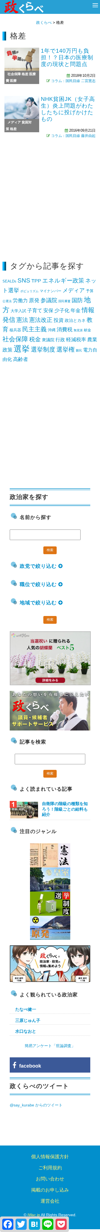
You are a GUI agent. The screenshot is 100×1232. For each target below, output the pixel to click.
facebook (28, 1066)
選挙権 (65, 349)
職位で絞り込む (39, 584)
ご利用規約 (50, 1167)
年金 (76, 310)
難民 (79, 350)
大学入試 (18, 311)
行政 (60, 339)
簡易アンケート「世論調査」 (50, 1045)
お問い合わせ (50, 1179)
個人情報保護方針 (50, 1156)
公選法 (7, 301)
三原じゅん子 (27, 1020)
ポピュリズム (29, 291)
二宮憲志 (88, 81)
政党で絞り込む (39, 566)
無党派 (78, 330)
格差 (25, 74)
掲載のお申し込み (50, 1190)
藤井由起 (88, 136)
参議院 (49, 300)
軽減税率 (76, 339)
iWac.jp (34, 1215)
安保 (48, 310)
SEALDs (9, 281)
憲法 (22, 320)
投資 (59, 320)
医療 (13, 81)
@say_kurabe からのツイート (36, 1105)
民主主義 (34, 329)
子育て (34, 310)
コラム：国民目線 (65, 81)
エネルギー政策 (63, 280)
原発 (34, 300)
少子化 (61, 310)
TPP (36, 281)
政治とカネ (75, 320)
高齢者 (20, 359)
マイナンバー (50, 291)
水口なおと (25, 1031)
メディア (14, 122)
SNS (24, 280)
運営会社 (50, 1201)
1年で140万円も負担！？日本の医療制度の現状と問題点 (67, 57)
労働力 (20, 300)
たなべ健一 (25, 1009)
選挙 (22, 348)
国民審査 (64, 301)
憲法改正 (40, 320)
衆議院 (48, 339)
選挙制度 (43, 349)
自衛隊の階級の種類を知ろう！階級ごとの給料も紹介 (65, 809)
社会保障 (14, 74)
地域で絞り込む (39, 602)
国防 (77, 300)
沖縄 (52, 330)
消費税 (64, 329)
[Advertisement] (50, 198)
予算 (90, 291)
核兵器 (15, 330)
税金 (35, 339)
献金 (87, 330)
